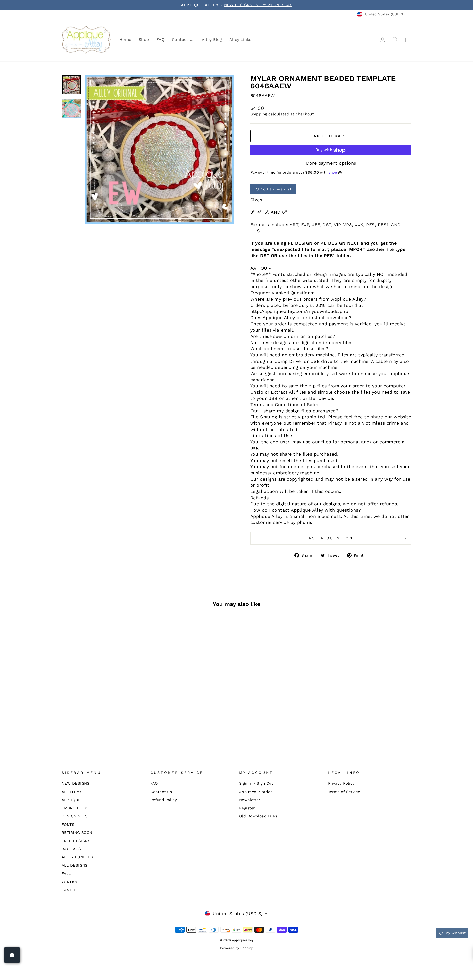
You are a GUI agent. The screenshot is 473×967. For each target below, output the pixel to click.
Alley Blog (212, 39)
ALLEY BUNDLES (77, 857)
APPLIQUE (71, 800)
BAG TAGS (71, 849)
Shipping (258, 114)
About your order (255, 792)
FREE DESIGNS (76, 841)
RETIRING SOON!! (78, 832)
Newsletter (249, 800)
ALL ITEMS (72, 792)
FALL (66, 873)
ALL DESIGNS (75, 865)
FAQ (160, 39)
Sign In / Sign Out (256, 783)
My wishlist (455, 933)
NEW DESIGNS (76, 783)
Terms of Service (344, 792)
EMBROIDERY (74, 808)
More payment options (331, 163)
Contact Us (183, 39)
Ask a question (331, 538)
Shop (144, 39)
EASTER (69, 890)
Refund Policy (164, 800)
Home (125, 39)
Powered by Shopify (236, 948)
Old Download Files (258, 816)
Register (247, 808)
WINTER (69, 882)
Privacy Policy (341, 783)
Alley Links (240, 39)
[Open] (12, 955)
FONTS (68, 824)
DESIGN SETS (75, 816)
